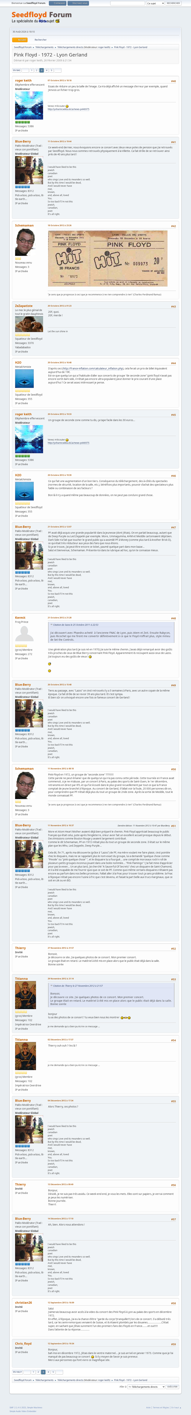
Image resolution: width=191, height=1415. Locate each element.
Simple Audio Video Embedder (23, 1411)
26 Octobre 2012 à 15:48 (59, 684)
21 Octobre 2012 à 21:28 (59, 617)
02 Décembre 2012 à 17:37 (60, 1039)
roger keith (103, 47)
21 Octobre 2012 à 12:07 (59, 526)
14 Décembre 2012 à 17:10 (60, 1218)
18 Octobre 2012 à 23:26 (59, 225)
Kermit (20, 618)
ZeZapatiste (23, 306)
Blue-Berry (23, 141)
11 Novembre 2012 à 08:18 (61, 768)
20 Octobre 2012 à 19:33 (59, 414)
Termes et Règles (161, 1407)
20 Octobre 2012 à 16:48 (59, 362)
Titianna (21, 979)
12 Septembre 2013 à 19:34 (61, 1343)
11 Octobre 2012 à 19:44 (59, 141)
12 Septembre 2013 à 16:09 (61, 1302)
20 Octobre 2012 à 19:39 (59, 475)
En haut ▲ (176, 1407)
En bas (16, 70)
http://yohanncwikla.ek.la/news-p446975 (68, 109)
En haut (17, 1371)
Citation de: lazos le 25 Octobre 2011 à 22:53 (75, 624)
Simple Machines (34, 1407)
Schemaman (24, 225)
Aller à (123, 1386)
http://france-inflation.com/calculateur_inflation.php (93, 368)
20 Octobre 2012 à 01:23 (59, 305)
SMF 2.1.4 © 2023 (18, 1407)
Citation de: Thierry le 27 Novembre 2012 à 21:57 (78, 985)
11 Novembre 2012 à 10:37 (61, 825)
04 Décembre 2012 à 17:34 (60, 1100)
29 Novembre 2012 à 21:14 (61, 978)
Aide (148, 1407)
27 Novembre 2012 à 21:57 (61, 947)
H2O (18, 362)
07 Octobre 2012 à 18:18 (59, 80)
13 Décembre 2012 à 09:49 (60, 1184)
